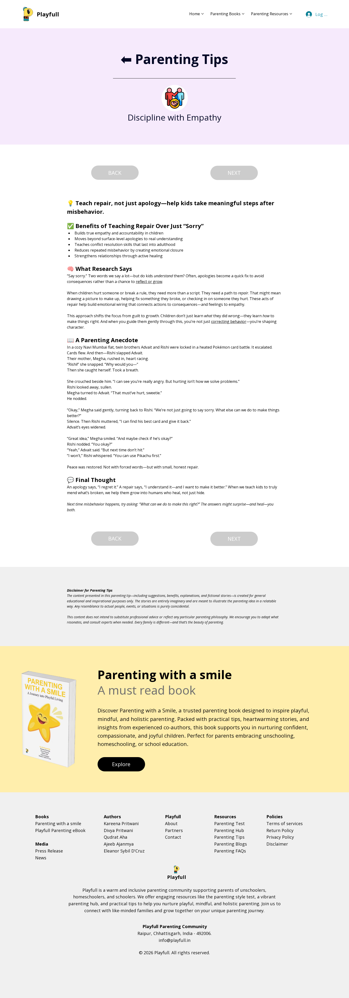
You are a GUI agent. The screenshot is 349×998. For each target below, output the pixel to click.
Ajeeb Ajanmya (119, 844)
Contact (173, 837)
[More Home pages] (202, 14)
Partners (174, 830)
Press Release (49, 851)
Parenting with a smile (58, 823)
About (171, 823)
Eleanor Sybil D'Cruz (124, 851)
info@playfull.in (174, 940)
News (40, 858)
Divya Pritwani (118, 830)
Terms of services (284, 823)
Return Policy (279, 830)
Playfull (48, 14)
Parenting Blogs (230, 844)
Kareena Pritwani (121, 823)
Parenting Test (229, 823)
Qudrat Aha (115, 837)
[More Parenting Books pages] (243, 14)
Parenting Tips (229, 837)
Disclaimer (277, 844)
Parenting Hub (229, 830)
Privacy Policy (280, 837)
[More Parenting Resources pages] (291, 14)
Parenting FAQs (230, 851)
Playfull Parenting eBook (60, 830)
